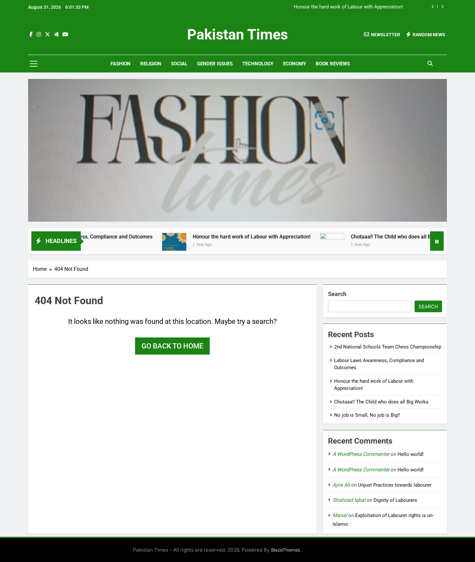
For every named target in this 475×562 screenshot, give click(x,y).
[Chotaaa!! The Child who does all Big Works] (308, 245)
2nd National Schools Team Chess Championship (387, 347)
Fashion (121, 64)
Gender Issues (215, 64)
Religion (150, 64)
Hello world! (410, 454)
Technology (257, 64)
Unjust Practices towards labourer (394, 485)
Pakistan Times (237, 34)
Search (337, 294)
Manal (339, 515)
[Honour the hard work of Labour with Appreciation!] (150, 245)
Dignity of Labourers (395, 500)
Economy (294, 64)
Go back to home (172, 346)
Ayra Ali (341, 485)
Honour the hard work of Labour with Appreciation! (348, 7)
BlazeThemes (285, 550)
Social (179, 64)
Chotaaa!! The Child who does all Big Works (377, 237)
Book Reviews (333, 64)
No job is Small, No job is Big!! (367, 415)
